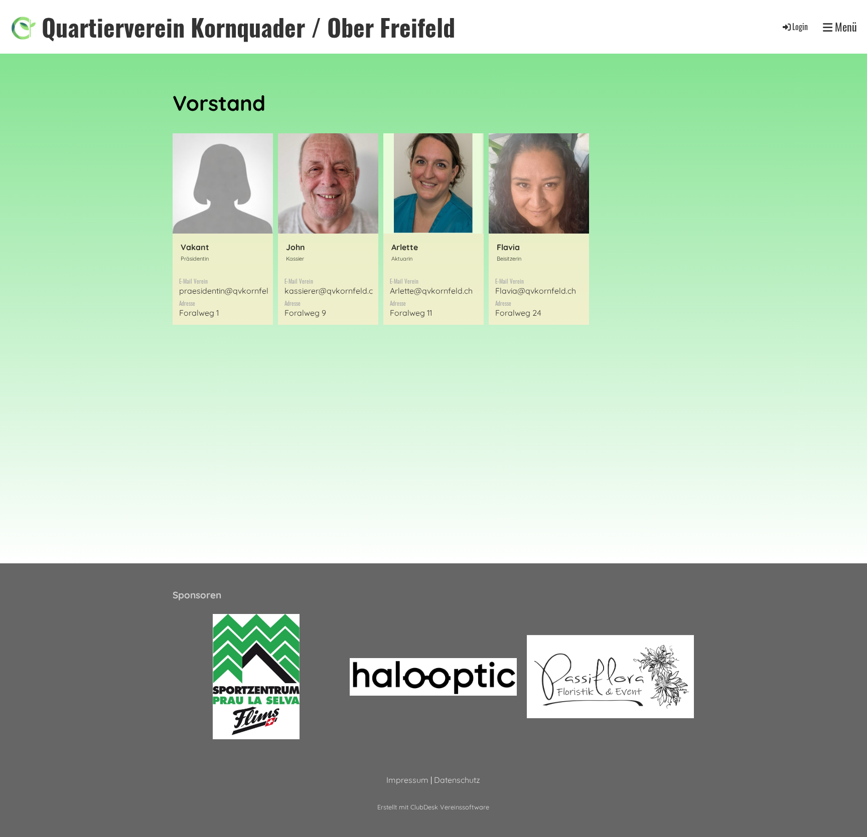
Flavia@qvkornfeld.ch (535, 291)
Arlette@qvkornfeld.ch (431, 291)
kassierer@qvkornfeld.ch (330, 291)
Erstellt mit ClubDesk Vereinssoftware (433, 807)
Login (800, 27)
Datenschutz (457, 780)
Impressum (407, 780)
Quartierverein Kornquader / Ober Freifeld (248, 27)
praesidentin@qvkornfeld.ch (231, 291)
